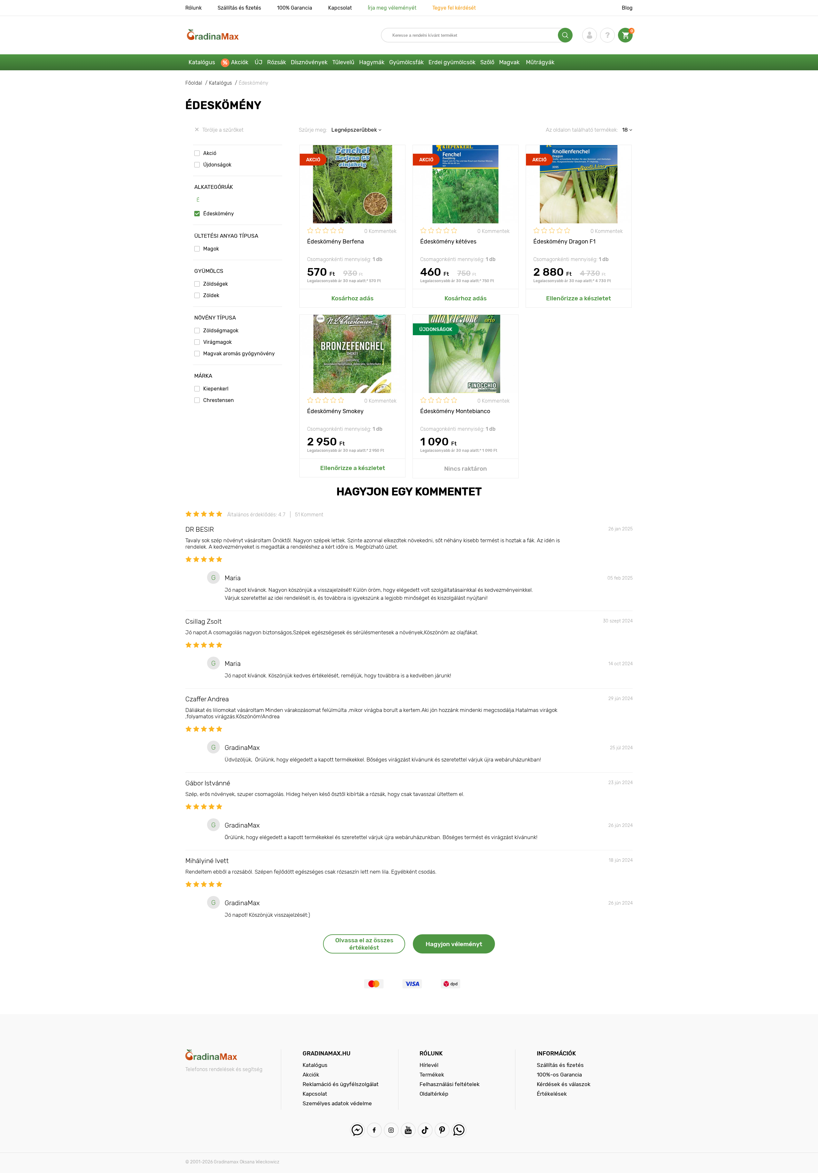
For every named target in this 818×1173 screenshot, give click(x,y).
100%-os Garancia (559, 1074)
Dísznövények (309, 62)
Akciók (239, 62)
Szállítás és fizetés (239, 8)
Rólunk (193, 8)
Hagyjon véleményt (454, 944)
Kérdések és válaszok (563, 1084)
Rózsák (276, 62)
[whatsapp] (459, 1130)
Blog (627, 8)
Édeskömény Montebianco (455, 411)
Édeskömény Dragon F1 (564, 241)
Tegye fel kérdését (454, 8)
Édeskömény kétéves (448, 241)
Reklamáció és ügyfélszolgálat (341, 1084)
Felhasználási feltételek (450, 1084)
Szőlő (487, 62)
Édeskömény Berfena (335, 241)
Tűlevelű (343, 62)
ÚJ (258, 62)
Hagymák (371, 62)
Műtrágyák (540, 62)
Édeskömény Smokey (335, 411)
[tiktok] (425, 1130)
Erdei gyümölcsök (451, 62)
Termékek (432, 1074)
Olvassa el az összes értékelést (364, 944)
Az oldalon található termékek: (582, 130)
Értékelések (552, 1094)
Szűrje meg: (313, 130)
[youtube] (408, 1130)
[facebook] (374, 1130)
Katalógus (202, 62)
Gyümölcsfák (406, 62)
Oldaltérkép (434, 1094)
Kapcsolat (340, 8)
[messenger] (357, 1130)
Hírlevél (429, 1065)
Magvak (509, 62)
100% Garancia (294, 8)
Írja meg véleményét (392, 8)
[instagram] (391, 1130)
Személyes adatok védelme (337, 1103)
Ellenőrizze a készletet (578, 298)
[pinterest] (442, 1130)
